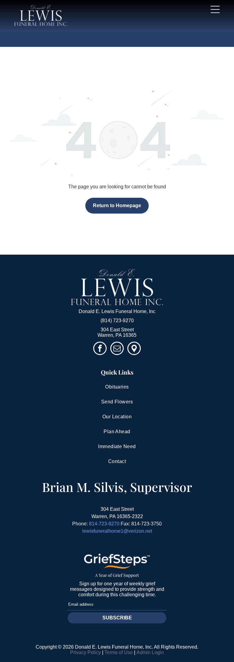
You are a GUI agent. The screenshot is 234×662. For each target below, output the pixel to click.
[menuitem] (117, 387)
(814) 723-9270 (117, 320)
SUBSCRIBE (117, 617)
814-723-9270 (104, 523)
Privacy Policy (85, 652)
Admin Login (150, 652)
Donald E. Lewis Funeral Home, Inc (117, 311)
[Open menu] (215, 9)
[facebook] (100, 349)
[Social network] (134, 349)
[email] (117, 349)
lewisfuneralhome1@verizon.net (117, 531)
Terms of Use (119, 652)
